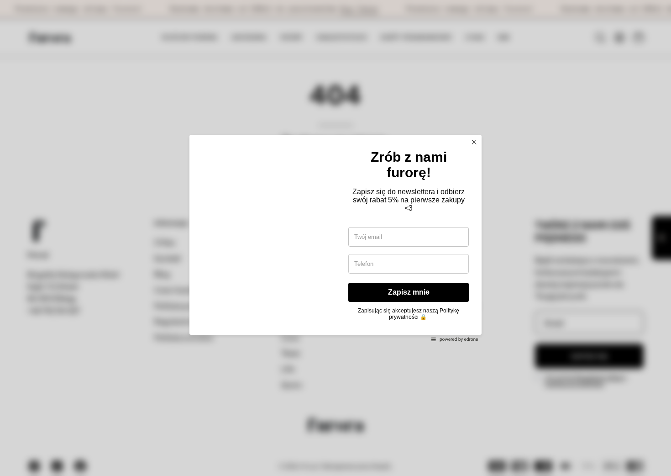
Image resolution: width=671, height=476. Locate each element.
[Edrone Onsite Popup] (335, 238)
